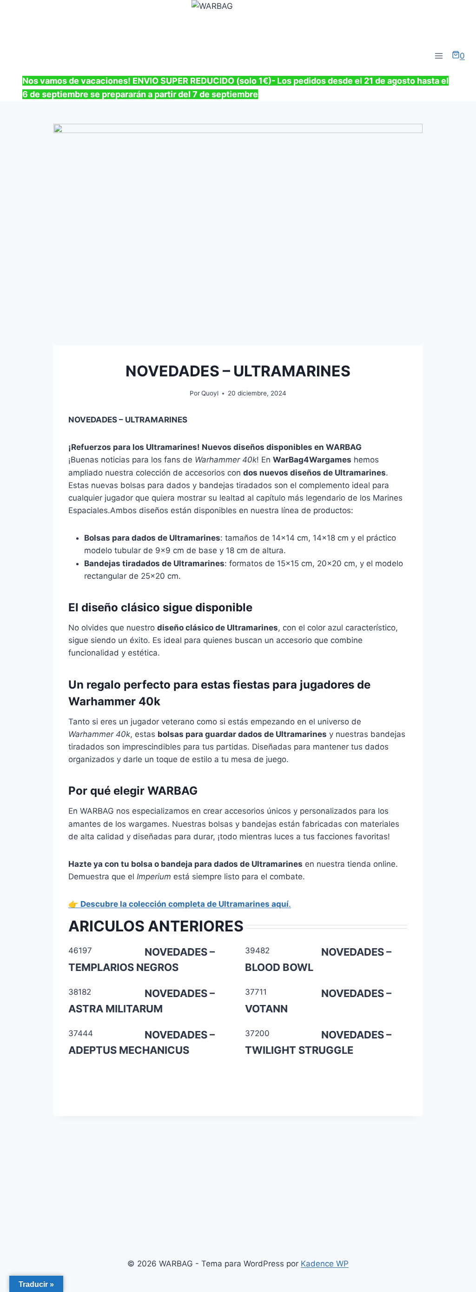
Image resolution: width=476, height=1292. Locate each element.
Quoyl (209, 393)
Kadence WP (325, 1263)
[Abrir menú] (438, 56)
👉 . (179, 904)
